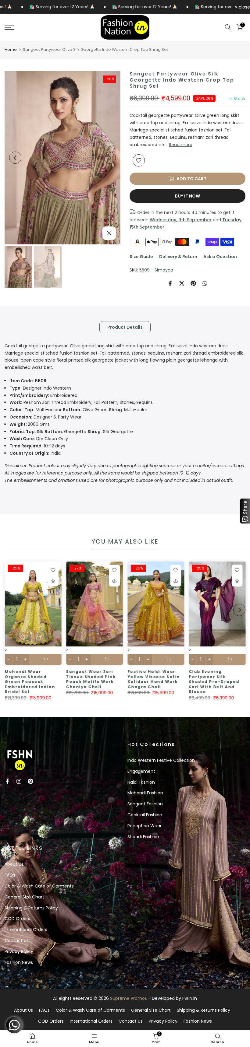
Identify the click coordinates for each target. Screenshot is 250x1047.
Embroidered (43, 395)
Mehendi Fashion (145, 793)
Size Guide (141, 257)
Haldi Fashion (141, 782)
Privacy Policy (19, 951)
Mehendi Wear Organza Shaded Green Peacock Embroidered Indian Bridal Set (30, 681)
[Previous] (15, 158)
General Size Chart (24, 897)
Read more (180, 144)
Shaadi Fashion (143, 837)
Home (11, 49)
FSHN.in (189, 998)
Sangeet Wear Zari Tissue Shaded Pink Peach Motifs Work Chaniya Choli (91, 679)
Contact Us (17, 940)
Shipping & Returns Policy (31, 908)
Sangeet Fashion (145, 804)
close (244, 7)
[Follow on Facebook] (7, 781)
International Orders (26, 929)
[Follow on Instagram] (19, 781)
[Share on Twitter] (181, 283)
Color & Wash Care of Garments (39, 886)
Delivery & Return (178, 257)
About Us (14, 864)
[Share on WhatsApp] (205, 283)
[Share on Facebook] (170, 283)
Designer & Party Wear (45, 417)
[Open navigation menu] (42, 27)
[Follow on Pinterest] (30, 781)
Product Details (125, 327)
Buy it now (187, 196)
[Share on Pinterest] (193, 283)
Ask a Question (220, 257)
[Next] (110, 158)
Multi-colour (78, 410)
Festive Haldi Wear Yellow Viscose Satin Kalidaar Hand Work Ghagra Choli (153, 679)
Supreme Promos (128, 998)
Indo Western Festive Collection (161, 760)
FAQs (10, 875)
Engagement (141, 771)
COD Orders (17, 919)
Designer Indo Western (40, 388)
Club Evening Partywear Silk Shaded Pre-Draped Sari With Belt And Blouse (214, 681)
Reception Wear (144, 826)
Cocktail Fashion (144, 815)
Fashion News (19, 962)
